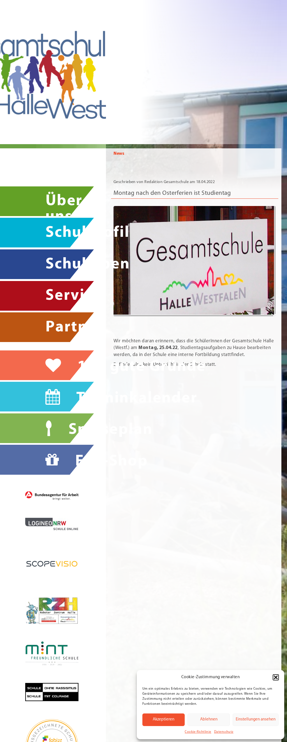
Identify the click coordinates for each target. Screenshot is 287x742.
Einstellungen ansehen (256, 719)
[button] (276, 677)
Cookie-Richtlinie (198, 732)
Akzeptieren (163, 719)
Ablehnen (208, 719)
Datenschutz (223, 732)
